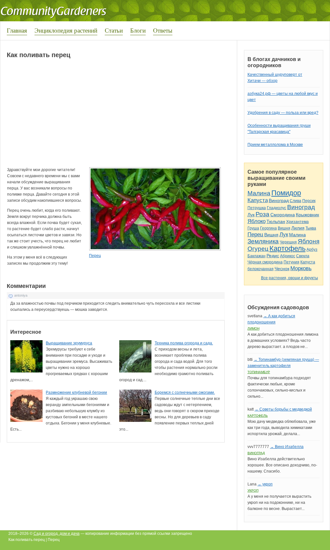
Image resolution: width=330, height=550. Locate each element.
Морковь (301, 268)
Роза (262, 214)
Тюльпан (276, 221)
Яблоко (257, 221)
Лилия (298, 227)
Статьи (114, 30)
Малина (259, 193)
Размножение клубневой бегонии (76, 392)
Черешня (288, 242)
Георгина (268, 228)
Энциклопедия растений (65, 30)
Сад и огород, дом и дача (57, 533)
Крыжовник (307, 214)
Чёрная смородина (265, 262)
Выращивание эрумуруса (69, 343)
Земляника (263, 241)
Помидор (286, 193)
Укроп (253, 490)
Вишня (284, 228)
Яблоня (308, 241)
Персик (308, 201)
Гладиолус (276, 208)
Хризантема (297, 221)
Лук (251, 214)
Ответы (162, 30)
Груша (253, 228)
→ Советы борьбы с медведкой (283, 409)
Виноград (279, 200)
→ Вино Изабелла (287, 446)
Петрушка (257, 208)
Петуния (291, 262)
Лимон (253, 328)
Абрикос (287, 256)
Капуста (258, 200)
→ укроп (265, 484)
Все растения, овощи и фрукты (289, 278)
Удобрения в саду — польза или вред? (283, 112)
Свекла (302, 256)
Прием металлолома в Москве (275, 144)
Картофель (287, 248)
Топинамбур (259, 372)
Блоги (138, 30)
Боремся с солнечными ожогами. (185, 392)
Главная (17, 30)
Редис (273, 255)
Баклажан (257, 256)
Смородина (282, 214)
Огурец (258, 248)
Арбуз (311, 249)
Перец (95, 255)
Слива (295, 201)
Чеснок (282, 268)
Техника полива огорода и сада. (184, 343)
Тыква (311, 228)
